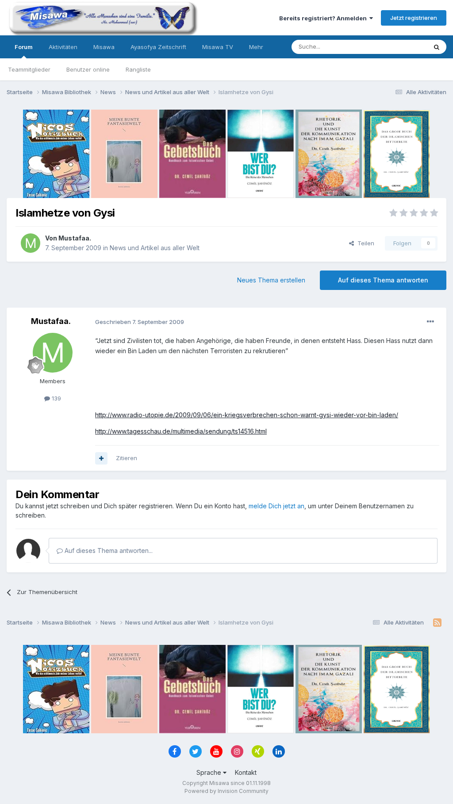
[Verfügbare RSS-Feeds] (437, 623)
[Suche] (436, 47)
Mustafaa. (74, 238)
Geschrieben (139, 321)
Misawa (104, 46)
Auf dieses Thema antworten (383, 280)
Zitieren (126, 457)
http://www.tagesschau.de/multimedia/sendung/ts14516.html (181, 431)
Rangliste (138, 69)
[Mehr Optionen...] (430, 321)
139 (55, 398)
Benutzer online (88, 69)
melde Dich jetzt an (276, 506)
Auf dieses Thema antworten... (108, 550)
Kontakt (246, 772)
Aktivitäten (63, 46)
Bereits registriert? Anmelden (324, 18)
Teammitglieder (29, 69)
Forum (24, 46)
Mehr (256, 46)
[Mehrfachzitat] (101, 458)
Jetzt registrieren (413, 17)
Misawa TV (217, 46)
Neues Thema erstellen (271, 280)
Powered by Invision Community (226, 791)
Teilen (364, 243)
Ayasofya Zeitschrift (158, 46)
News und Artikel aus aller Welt (155, 247)
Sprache (209, 772)
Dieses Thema (395, 46)
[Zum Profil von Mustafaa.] (30, 243)
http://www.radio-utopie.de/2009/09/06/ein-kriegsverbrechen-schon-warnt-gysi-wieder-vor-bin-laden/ (246, 415)
